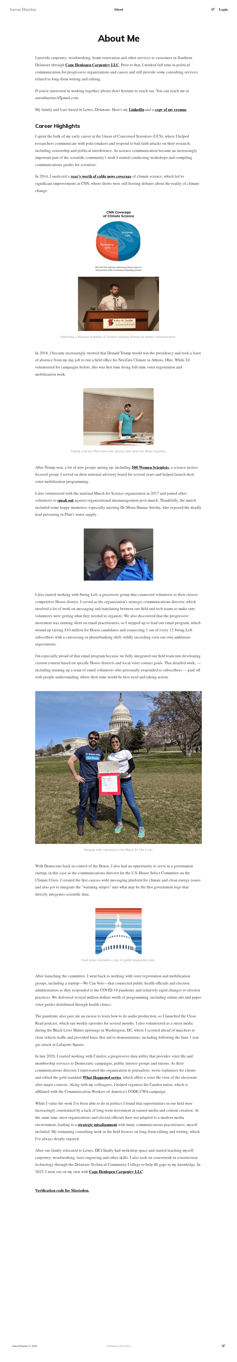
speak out (65, 500)
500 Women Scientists (150, 467)
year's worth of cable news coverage (101, 176)
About (118, 9)
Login (223, 9)
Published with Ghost (119, 1346)
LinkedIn (136, 109)
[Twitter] (213, 9)
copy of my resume (171, 109)
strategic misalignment (97, 1124)
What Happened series (102, 1077)
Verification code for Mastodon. (62, 1190)
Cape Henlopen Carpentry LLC (92, 65)
